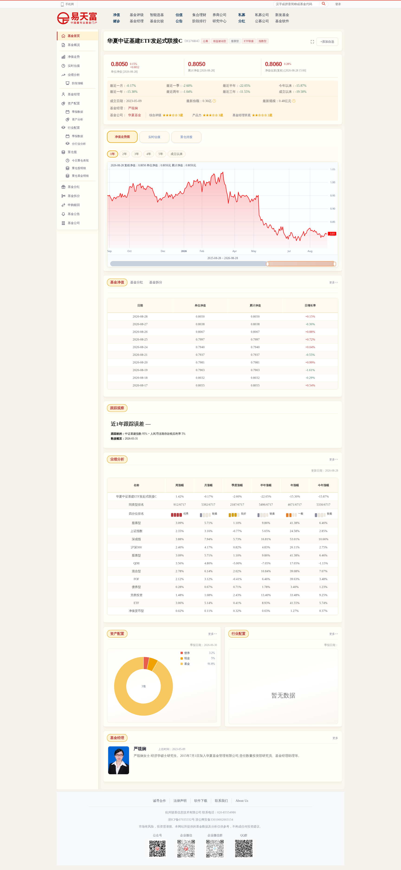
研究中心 (219, 21)
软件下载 (200, 801)
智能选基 (157, 15)
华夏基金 (134, 115)
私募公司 (262, 15)
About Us (242, 801)
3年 (136, 154)
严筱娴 (133, 108)
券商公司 (219, 15)
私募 (241, 15)
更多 (335, 738)
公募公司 (262, 21)
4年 (148, 154)
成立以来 (177, 154)
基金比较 (157, 21)
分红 (241, 21)
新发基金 (282, 15)
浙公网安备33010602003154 (214, 819)
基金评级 (137, 15)
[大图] (312, 41)
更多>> (333, 282)
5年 (160, 154)
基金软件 (282, 21)
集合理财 (199, 15)
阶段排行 (199, 21)
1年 (112, 154)
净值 (116, 15)
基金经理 (137, 21)
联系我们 (221, 801)
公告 (179, 21)
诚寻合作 (159, 801)
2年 (124, 154)
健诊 (116, 21)
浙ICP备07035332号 (181, 819)
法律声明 (180, 801)
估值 (179, 15)
